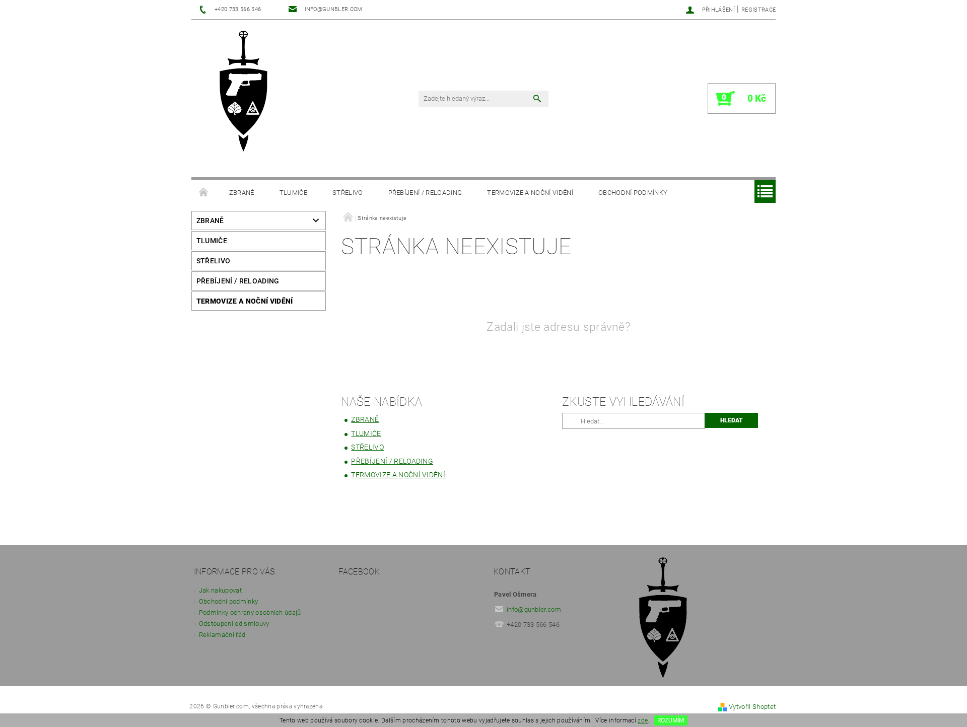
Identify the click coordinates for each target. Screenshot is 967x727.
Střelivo (347, 192)
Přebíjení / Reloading (425, 192)
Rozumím (670, 720)
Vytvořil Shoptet (752, 706)
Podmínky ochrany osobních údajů (250, 612)
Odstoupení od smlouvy (234, 623)
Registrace (758, 10)
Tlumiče (293, 192)
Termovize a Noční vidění (530, 192)
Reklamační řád (222, 634)
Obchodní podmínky (632, 192)
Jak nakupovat (220, 590)
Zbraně (241, 192)
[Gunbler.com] (247, 92)
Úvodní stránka (204, 193)
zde (643, 720)
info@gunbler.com (534, 609)
